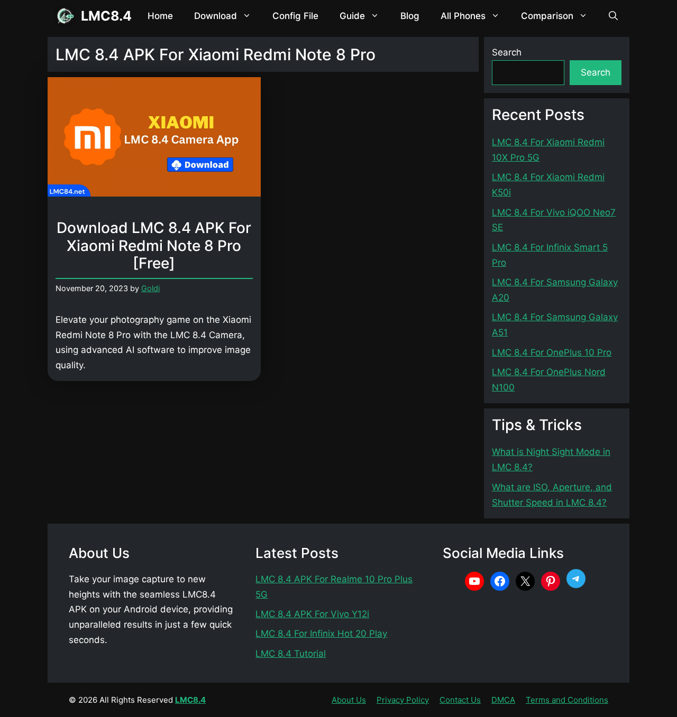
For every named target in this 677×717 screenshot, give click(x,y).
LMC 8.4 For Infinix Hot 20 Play (321, 633)
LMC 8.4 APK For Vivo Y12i (312, 614)
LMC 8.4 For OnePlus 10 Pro (551, 352)
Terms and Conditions (567, 700)
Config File (295, 16)
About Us (349, 700)
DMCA (503, 700)
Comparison (547, 16)
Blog (409, 16)
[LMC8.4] (65, 16)
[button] (613, 16)
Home (160, 16)
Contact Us (460, 700)
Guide (352, 16)
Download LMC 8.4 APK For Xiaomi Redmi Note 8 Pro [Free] (154, 245)
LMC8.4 (106, 16)
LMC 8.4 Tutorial (290, 653)
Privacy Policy (403, 700)
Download (215, 16)
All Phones (463, 16)
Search (507, 52)
